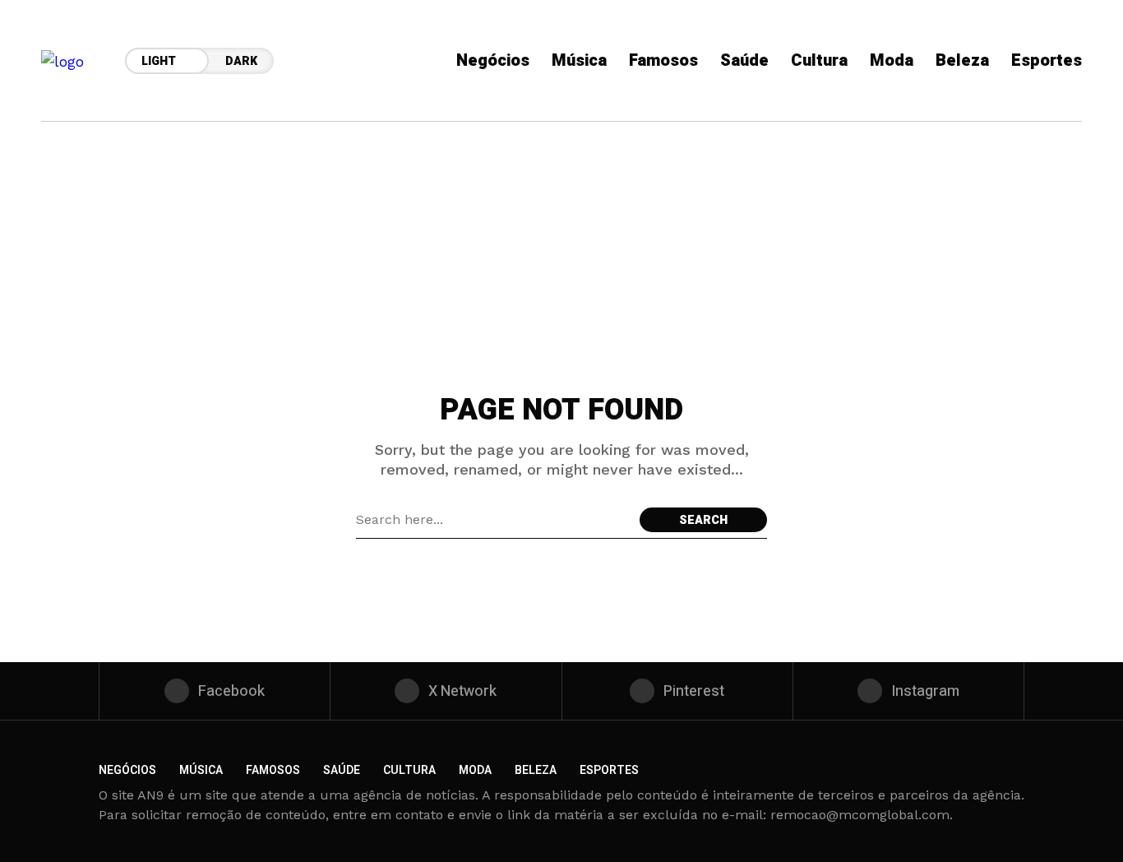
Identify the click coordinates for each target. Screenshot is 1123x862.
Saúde (341, 770)
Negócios (127, 770)
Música (201, 770)
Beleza (536, 770)
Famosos (273, 770)
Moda (475, 770)
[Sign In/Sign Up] (1073, 189)
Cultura (409, 770)
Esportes (609, 770)
